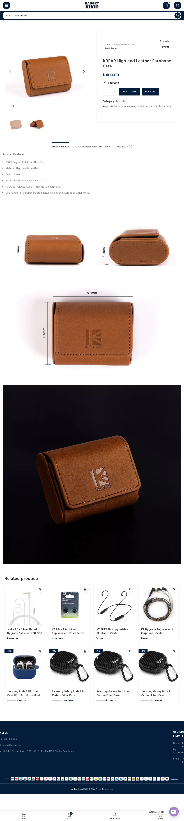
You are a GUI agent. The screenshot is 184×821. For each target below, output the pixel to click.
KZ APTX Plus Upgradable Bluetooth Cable (112, 631)
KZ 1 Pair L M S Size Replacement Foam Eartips (69, 631)
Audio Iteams (111, 48)
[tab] (60, 146)
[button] (41, 589)
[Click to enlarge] (12, 106)
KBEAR (166, 47)
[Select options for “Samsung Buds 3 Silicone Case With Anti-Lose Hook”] (41, 651)
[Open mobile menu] (6, 5)
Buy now (150, 92)
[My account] (177, 5)
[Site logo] (92, 5)
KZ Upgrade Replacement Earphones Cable (157, 631)
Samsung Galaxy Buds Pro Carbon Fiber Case (157, 693)
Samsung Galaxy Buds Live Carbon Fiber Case (113, 693)
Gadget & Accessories (124, 44)
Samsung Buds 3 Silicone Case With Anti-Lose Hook (23, 693)
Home (108, 44)
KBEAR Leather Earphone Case (154, 106)
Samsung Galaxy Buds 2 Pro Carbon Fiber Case (69, 693)
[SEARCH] (177, 15)
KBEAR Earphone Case (122, 106)
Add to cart (129, 92)
